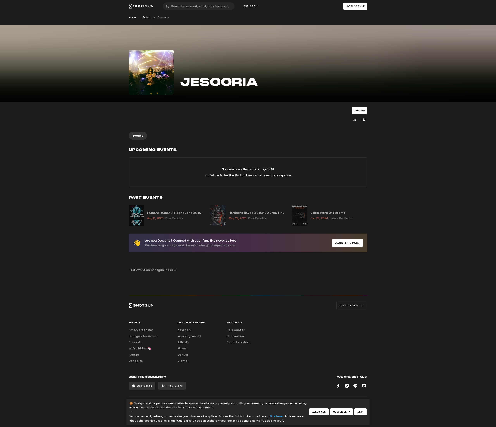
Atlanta (183, 342)
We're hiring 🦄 (140, 348)
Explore (249, 6)
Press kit (135, 342)
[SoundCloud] (354, 119)
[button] (359, 110)
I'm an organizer (141, 330)
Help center (236, 330)
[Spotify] (363, 119)
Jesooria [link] (163, 17)
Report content (239, 342)
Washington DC (189, 336)
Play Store (175, 385)
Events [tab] (138, 136)
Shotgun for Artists (143, 336)
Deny (360, 411)
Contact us (235, 336)
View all (183, 361)
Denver (183, 355)
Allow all (319, 411)
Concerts (136, 361)
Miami (182, 348)
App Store (144, 385)
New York (184, 330)
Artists (146, 17)
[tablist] (248, 136)
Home (132, 17)
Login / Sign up (355, 6)
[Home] (141, 6)
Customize (340, 411)
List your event (349, 305)
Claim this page (347, 243)
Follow (360, 110)
